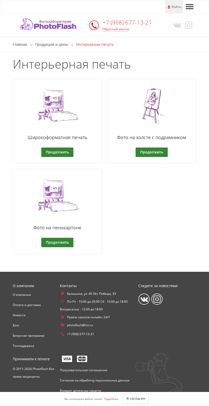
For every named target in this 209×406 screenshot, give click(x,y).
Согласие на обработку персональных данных (94, 380)
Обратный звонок (115, 29)
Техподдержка (23, 346)
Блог (16, 325)
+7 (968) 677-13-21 (127, 22)
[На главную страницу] (49, 24)
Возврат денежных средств (80, 390)
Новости (19, 315)
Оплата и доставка (27, 305)
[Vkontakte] (176, 24)
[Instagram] (188, 24)
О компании (22, 294)
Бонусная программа (28, 335)
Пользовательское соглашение (83, 370)
